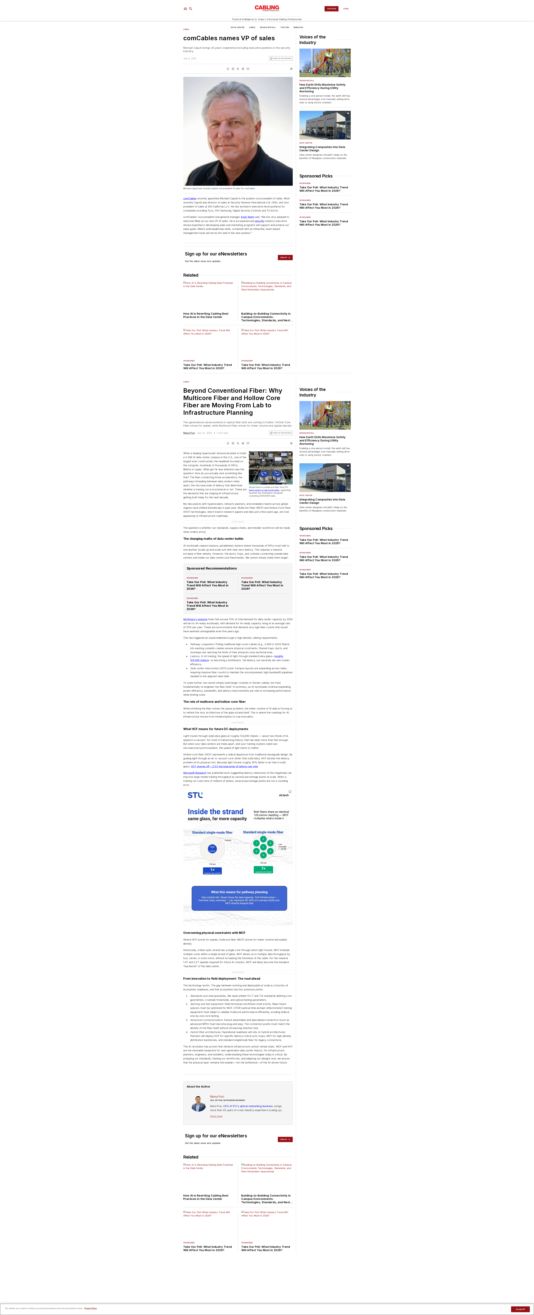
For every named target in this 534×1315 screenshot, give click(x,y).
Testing (284, 27)
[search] (191, 9)
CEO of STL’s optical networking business (248, 1102)
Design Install (268, 27)
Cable (252, 27)
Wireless (298, 27)
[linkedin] (233, 81)
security (259, 233)
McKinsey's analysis (195, 626)
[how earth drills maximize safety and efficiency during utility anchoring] (325, 75)
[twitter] (238, 81)
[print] (291, 81)
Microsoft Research (194, 774)
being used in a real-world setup (264, 503)
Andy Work (247, 229)
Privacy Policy (90, 1308)
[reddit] (243, 81)
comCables (189, 211)
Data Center (237, 27)
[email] (248, 81)
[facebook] (228, 81)
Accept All (520, 1309)
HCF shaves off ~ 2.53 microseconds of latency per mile (224, 768)
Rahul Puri (189, 445)
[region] (267, 1309)
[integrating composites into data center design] (325, 138)
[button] (185, 9)
